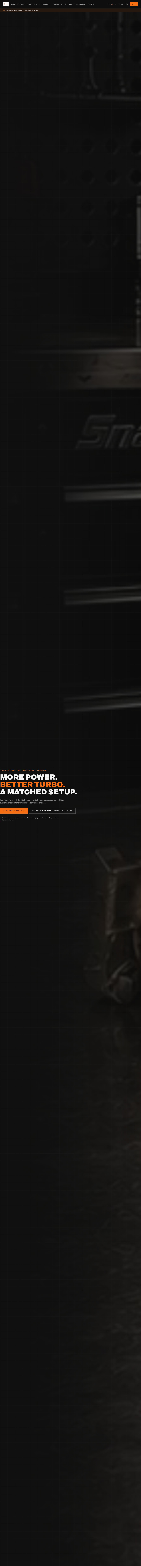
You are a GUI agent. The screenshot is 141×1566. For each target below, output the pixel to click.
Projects (46, 4)
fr (119, 4)
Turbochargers (18, 4)
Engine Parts (34, 4)
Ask (134, 4)
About (64, 4)
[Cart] (127, 4)
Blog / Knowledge (77, 4)
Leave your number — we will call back (52, 811)
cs (122, 4)
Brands (56, 4)
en (112, 4)
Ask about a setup (12, 811)
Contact (92, 4)
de (115, 4)
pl (109, 4)
